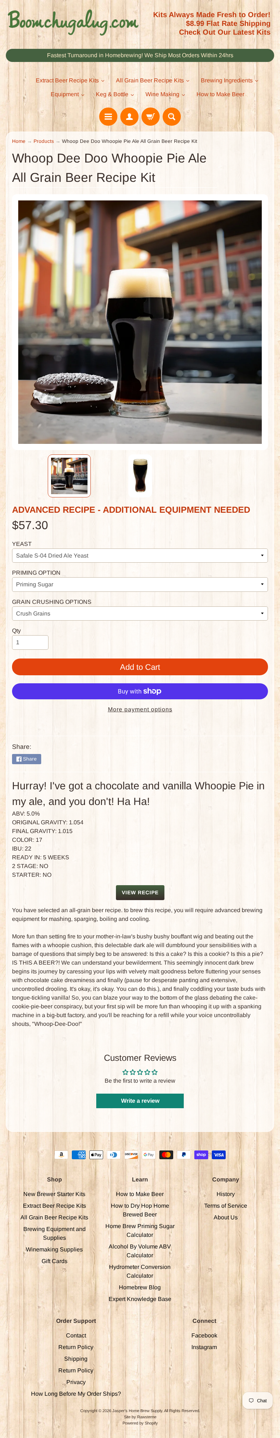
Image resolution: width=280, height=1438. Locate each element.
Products (44, 141)
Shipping (76, 1359)
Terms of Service (225, 1206)
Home (19, 141)
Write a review (140, 1101)
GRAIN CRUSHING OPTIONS (52, 602)
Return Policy (75, 1347)
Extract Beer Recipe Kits (54, 1206)
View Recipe (140, 892)
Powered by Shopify (140, 1423)
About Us (226, 1217)
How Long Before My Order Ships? (76, 1394)
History (226, 1194)
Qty (16, 631)
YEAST (22, 544)
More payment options (140, 709)
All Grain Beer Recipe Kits (54, 1217)
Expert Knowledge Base (140, 1299)
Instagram (204, 1347)
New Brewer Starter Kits (54, 1194)
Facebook (204, 1335)
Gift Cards (54, 1261)
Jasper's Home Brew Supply (137, 1410)
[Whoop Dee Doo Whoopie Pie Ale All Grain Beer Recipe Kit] (69, 475)
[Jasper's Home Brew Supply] (73, 23)
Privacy (76, 1382)
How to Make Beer (140, 1194)
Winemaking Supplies (54, 1249)
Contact (76, 1335)
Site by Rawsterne (140, 1417)
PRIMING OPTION (36, 573)
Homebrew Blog (140, 1287)
